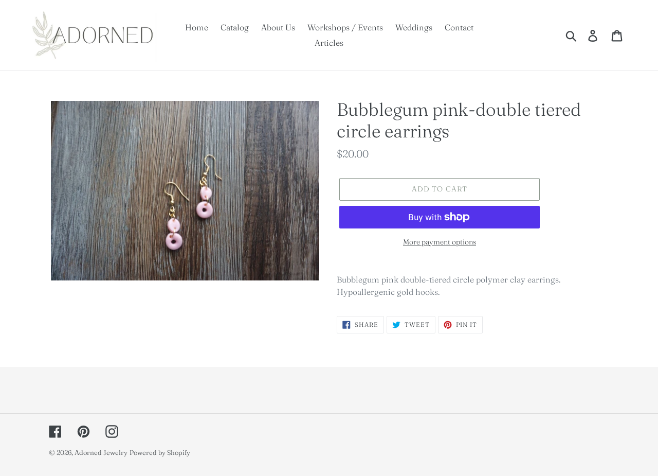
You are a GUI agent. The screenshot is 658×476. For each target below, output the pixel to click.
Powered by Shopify (160, 452)
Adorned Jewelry (101, 452)
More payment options (439, 241)
